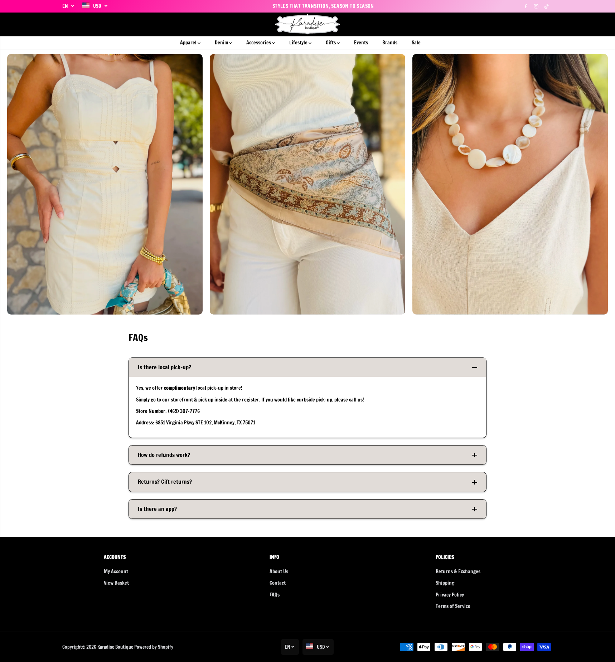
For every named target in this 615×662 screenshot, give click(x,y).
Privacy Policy (450, 594)
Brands (389, 42)
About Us (279, 571)
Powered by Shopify (153, 647)
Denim (222, 42)
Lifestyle (299, 42)
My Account (116, 571)
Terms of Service (453, 606)
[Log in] (535, 24)
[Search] (523, 24)
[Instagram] (536, 6)
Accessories (259, 42)
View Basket (116, 582)
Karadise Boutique (115, 647)
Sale (416, 42)
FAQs (275, 594)
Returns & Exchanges (458, 571)
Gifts (331, 42)
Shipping (445, 582)
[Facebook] (526, 6)
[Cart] (547, 24)
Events (361, 42)
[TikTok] (546, 6)
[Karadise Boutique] (307, 24)
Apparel (189, 42)
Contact (278, 582)
